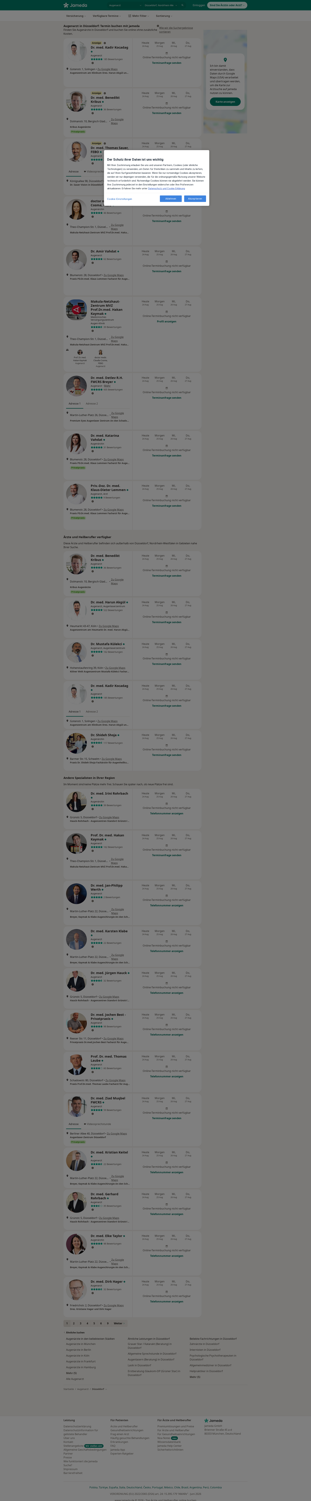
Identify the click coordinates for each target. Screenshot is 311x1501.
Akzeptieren (195, 198)
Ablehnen (170, 198)
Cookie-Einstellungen (119, 199)
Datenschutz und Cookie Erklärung (166, 188)
